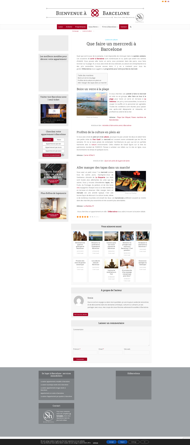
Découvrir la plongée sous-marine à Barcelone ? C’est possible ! (127, 246)
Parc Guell (96, 139)
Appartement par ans (53, 144)
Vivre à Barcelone (109, 27)
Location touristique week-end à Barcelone (54, 385)
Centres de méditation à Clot (111, 272)
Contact (124, 27)
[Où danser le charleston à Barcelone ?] (142, 236)
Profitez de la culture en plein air (89, 80)
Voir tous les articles (80, 314)
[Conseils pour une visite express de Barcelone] (111, 236)
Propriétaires (80, 27)
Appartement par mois (53, 147)
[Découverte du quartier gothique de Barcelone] (80, 236)
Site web (127, 349)
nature (93, 144)
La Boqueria (100, 177)
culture (106, 137)
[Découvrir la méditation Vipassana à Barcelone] (96, 236)
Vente (59, 140)
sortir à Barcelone (97, 59)
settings (95, 443)
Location (48, 140)
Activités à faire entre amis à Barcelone (116, 125)
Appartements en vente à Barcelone (52, 393)
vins (78, 188)
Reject (122, 442)
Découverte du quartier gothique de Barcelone (80, 245)
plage (111, 99)
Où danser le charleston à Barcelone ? (142, 244)
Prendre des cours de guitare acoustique (80, 262)
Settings (133, 442)
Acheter (69, 27)
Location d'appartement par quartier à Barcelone (56, 396)
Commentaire (78, 329)
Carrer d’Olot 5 (89, 155)
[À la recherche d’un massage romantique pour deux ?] (127, 263)
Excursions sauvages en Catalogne (143, 262)
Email (101, 349)
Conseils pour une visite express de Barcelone (111, 245)
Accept (111, 442)
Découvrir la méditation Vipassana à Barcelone (95, 245)
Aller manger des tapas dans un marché (92, 83)
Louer (60, 27)
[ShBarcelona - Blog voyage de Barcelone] (95, 13)
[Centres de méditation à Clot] (111, 263)
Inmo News (93, 27)
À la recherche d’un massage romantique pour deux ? (127, 273)
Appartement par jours (53, 151)
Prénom (76, 349)
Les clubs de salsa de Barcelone (96, 262)
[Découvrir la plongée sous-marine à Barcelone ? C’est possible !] (127, 236)
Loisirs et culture (111, 40)
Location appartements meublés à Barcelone (55, 381)
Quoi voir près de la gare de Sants (117, 161)
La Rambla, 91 (89, 206)
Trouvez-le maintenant (52, 155)
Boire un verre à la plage (86, 78)
